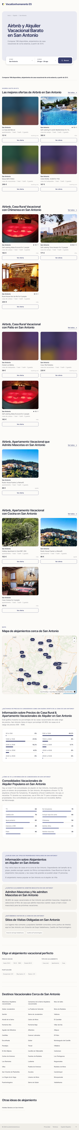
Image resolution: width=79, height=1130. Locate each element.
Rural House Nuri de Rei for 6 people (14, 296)
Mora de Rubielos (60, 1009)
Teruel (30, 1046)
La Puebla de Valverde (35, 1009)
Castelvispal (58, 1072)
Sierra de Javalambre (35, 1014)
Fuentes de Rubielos (35, 1056)
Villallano (57, 1046)
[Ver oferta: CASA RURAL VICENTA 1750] (59, 160)
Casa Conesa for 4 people (11, 600)
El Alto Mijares (7, 1051)
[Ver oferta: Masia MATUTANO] (20, 160)
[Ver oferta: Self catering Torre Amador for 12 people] (59, 228)
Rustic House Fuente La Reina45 (13, 482)
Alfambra (31, 1030)
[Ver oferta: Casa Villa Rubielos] (59, 346)
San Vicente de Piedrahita (11, 1072)
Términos (55, 1127)
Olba (3, 1067)
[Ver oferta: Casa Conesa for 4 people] (20, 581)
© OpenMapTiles (53, 692)
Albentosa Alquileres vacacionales (9, 1003)
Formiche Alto (6, 1025)
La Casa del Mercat (8, 130)
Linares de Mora (33, 1077)
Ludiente (31, 1061)
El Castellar (58, 1019)
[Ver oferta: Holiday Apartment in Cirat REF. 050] (20, 532)
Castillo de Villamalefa (35, 1051)
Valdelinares (58, 1082)
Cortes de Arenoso (8, 1056)
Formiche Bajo (32, 1025)
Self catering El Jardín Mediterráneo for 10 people (57, 130)
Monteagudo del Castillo (62, 1040)
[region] (39, 665)
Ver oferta (20, 140)
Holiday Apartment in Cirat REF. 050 (14, 551)
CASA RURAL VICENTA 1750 (50, 179)
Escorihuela (6, 1040)
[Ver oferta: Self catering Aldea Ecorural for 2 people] (20, 228)
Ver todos (72, 92)
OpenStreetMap (68, 692)
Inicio (9, 15)
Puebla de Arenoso (34, 1067)
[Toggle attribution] (74, 692)
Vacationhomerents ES (19, 4)
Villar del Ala (58, 1025)
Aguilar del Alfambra (9, 1030)
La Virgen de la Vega (9, 1077)
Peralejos (5, 1046)
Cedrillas (5, 1035)
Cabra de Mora (33, 1019)
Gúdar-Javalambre (8, 1009)
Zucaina (30, 1072)
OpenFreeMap (44, 692)
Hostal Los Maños (8, 365)
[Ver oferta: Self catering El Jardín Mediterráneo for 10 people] (59, 111)
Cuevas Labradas (34, 1035)
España (15, 15)
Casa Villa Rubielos (47, 365)
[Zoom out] (74, 641)
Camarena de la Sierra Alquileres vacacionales (39, 1003)
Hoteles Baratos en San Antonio (12, 1107)
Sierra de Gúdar (33, 1082)
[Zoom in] (74, 638)
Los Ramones (6, 1061)
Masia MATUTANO (8, 179)
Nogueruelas (58, 1061)
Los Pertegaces (59, 1056)
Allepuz (56, 1030)
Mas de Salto (58, 1002)
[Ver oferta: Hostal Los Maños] (20, 346)
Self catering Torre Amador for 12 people (54, 247)
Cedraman (57, 1051)
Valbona (56, 1014)
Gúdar (30, 1040)
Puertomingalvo (7, 1082)
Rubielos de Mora (60, 1067)
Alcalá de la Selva (8, 1019)
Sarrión (4, 1014)
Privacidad (47, 1127)
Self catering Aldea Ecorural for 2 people (15, 247)
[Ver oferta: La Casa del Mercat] (20, 111)
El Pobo (56, 1035)
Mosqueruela (58, 1077)
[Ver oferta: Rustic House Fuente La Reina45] (20, 463)
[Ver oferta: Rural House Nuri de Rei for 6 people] (20, 277)
